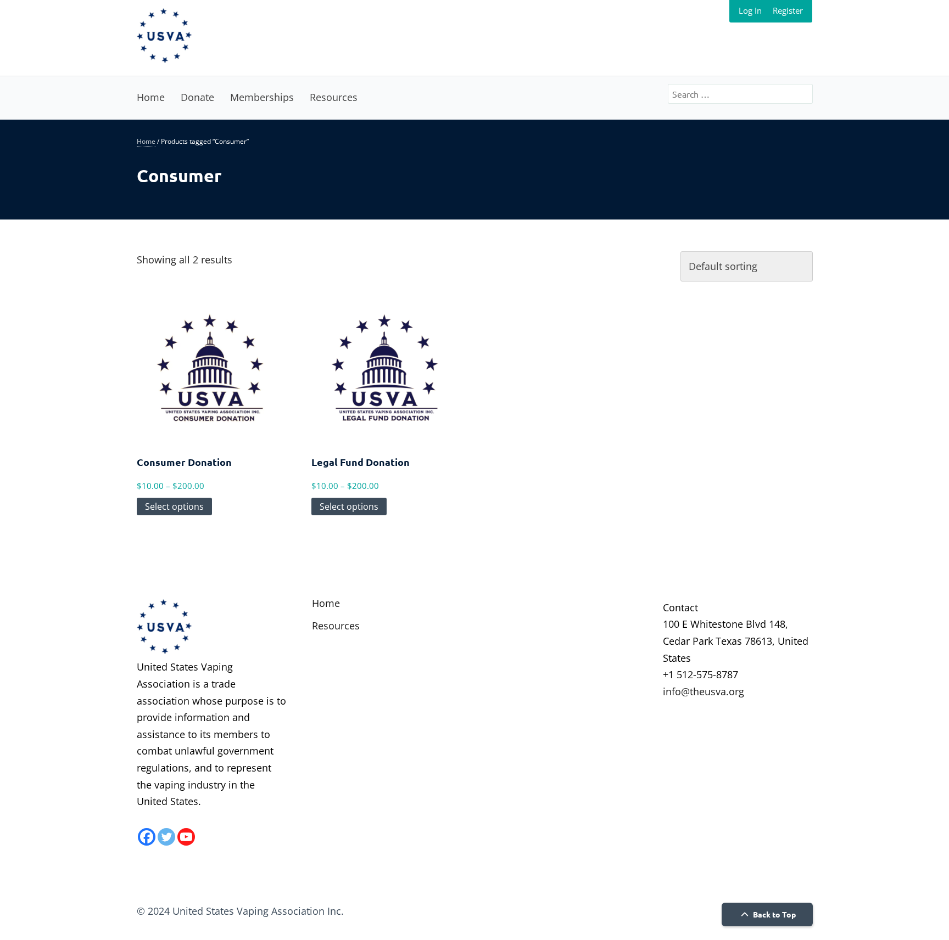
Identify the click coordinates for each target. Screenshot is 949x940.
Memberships (262, 97)
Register (788, 10)
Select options (174, 506)
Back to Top (773, 914)
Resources (334, 97)
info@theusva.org (703, 691)
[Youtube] (186, 837)
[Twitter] (166, 837)
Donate (197, 97)
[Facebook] (146, 837)
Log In (750, 10)
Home (151, 97)
